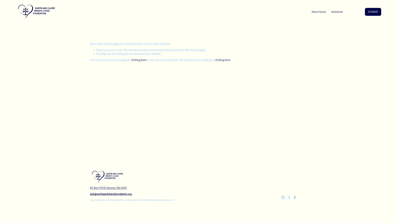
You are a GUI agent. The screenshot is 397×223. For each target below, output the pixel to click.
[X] (289, 197)
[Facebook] (295, 197)
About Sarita (319, 11)
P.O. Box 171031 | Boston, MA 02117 (108, 187)
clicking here (138, 60)
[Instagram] (283, 197)
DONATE (373, 11)
